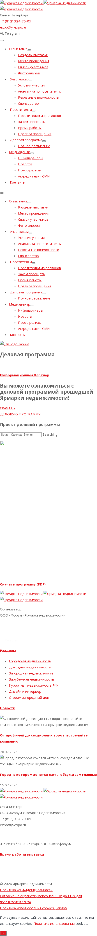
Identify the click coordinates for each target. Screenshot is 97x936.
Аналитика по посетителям (40, 91)
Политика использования (54, 923)
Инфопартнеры (30, 158)
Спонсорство (28, 103)
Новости (25, 164)
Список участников (33, 67)
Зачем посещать (31, 121)
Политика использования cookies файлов (33, 908)
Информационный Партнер (24, 375)
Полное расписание (34, 146)
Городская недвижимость (30, 661)
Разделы (8, 650)
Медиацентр (19, 152)
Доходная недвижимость (30, 667)
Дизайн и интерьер (25, 691)
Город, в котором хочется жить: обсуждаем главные (48, 774)
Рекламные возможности (38, 97)
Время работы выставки (22, 854)
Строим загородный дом (29, 697)
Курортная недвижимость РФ (33, 685)
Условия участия (31, 85)
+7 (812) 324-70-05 (15, 21)
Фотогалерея (29, 73)
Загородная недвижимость (31, 673)
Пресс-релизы (30, 170)
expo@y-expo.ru (13, 27)
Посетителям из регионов (39, 115)
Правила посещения (34, 133)
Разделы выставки (33, 55)
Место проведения (33, 61)
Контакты (17, 182)
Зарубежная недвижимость (31, 679)
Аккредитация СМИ (34, 176)
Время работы (30, 127)
